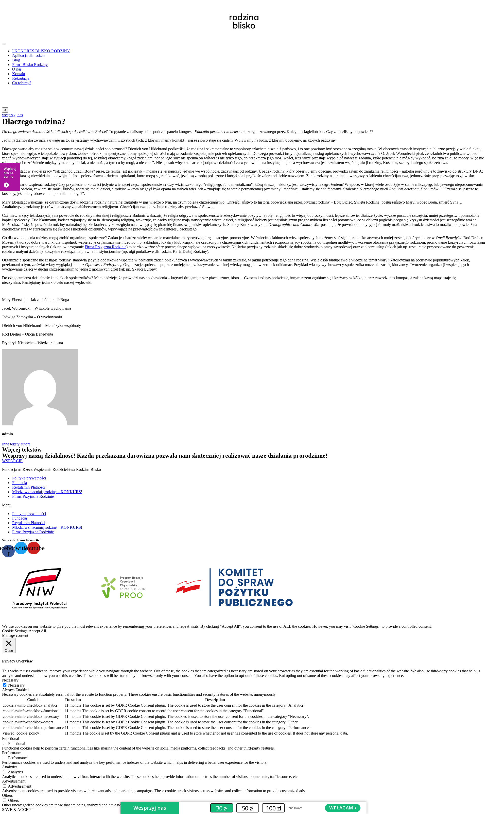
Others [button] (7, 795)
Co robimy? (21, 83)
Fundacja (19, 482)
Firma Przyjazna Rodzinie (105, 247)
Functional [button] (10, 738)
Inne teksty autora (16, 444)
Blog (16, 60)
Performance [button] (12, 753)
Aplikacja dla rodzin (28, 55)
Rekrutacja (20, 78)
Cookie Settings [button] (14, 631)
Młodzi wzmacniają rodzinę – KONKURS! (47, 492)
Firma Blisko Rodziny (30, 64)
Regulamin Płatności (28, 487)
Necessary (16, 685)
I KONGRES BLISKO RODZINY (41, 51)
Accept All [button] (37, 631)
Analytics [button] (9, 767)
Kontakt (18, 74)
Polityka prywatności (29, 478)
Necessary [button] (10, 680)
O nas (17, 69)
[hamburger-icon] (4, 43)
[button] (243, 505)
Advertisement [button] (13, 781)
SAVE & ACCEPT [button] (17, 809)
